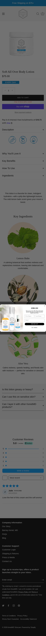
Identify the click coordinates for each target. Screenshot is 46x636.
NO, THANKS (34, 327)
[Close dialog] (44, 306)
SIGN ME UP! (34, 323)
